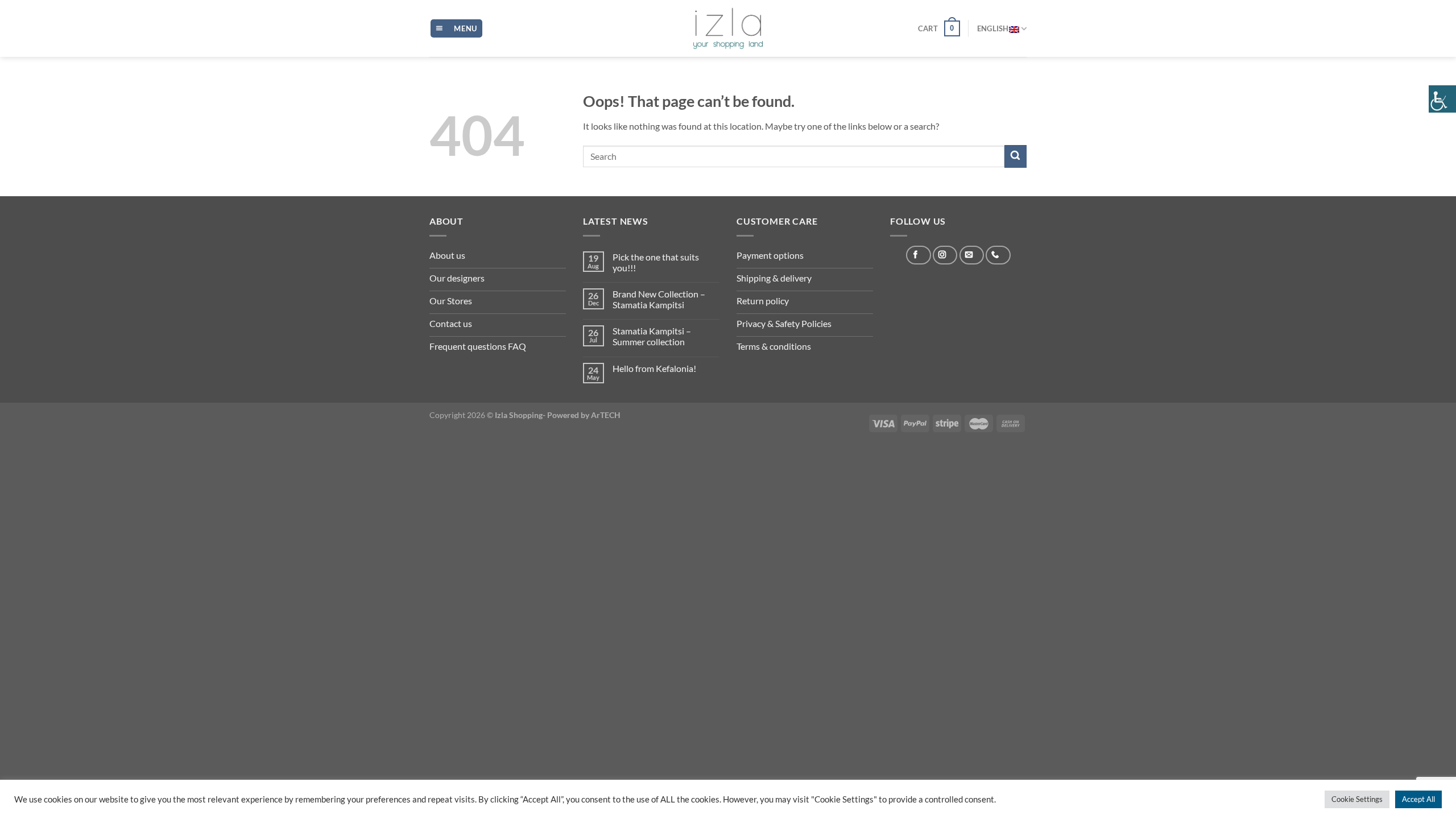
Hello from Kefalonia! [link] (654, 368)
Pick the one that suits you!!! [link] (656, 262)
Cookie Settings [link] (1357, 799)
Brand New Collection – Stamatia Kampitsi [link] (659, 299)
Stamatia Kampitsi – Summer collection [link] (652, 336)
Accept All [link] (1418, 799)
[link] (1442, 99)
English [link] (993, 28)
